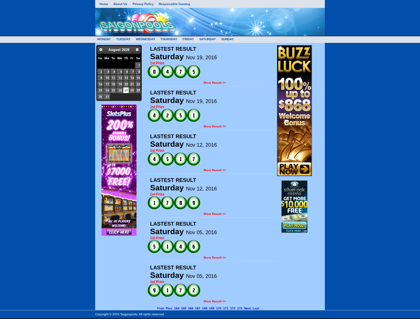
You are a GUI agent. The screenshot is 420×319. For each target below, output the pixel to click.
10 (107, 78)
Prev (169, 308)
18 (113, 84)
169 (211, 308)
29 (138, 90)
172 (232, 308)
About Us (120, 4)
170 (218, 308)
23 (100, 90)
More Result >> (215, 82)
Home (104, 4)
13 (126, 78)
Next (247, 308)
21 (132, 84)
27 (126, 90)
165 (183, 308)
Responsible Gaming (174, 4)
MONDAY (104, 39)
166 (190, 308)
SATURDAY (207, 39)
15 (138, 78)
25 (113, 90)
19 (120, 84)
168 (204, 308)
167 (197, 308)
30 (100, 96)
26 (120, 90)
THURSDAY (169, 39)
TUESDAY (123, 39)
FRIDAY (188, 39)
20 (126, 84)
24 (107, 90)
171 (225, 308)
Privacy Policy (143, 4)
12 (120, 78)
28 (132, 90)
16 (100, 84)
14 (132, 78)
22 (138, 84)
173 (239, 308)
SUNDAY (227, 39)
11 (113, 78)
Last (256, 308)
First (160, 308)
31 (107, 96)
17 (107, 84)
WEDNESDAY (145, 39)
